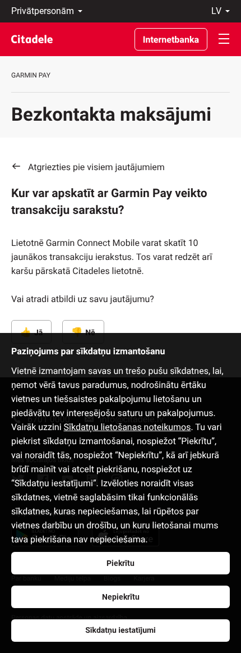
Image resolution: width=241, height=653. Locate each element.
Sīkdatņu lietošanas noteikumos (127, 427)
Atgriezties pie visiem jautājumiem (96, 167)
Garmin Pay (30, 75)
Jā (38, 332)
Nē (90, 332)
